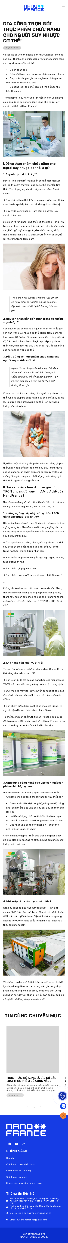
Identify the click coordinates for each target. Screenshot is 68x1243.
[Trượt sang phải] (40, 1107)
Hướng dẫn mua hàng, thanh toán (24, 1183)
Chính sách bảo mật (16, 1177)
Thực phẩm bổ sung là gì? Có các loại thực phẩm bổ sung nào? (31, 1079)
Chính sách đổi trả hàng (19, 1170)
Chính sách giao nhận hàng (20, 1164)
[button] (63, 7)
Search (10, 1158)
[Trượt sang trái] (27, 1107)
